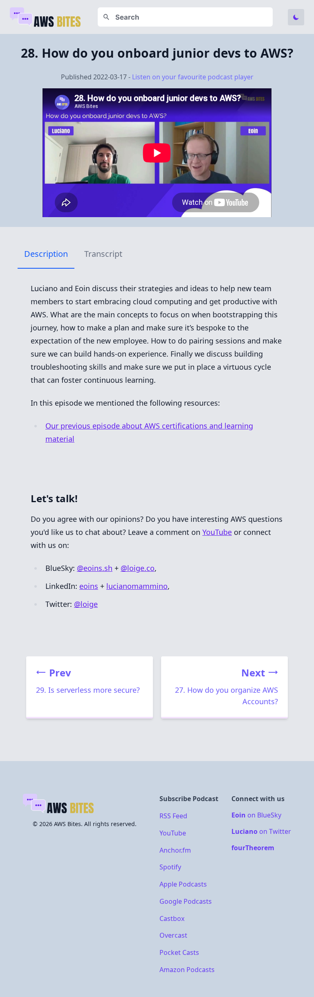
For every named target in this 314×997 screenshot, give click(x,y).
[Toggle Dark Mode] (296, 17)
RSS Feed (173, 815)
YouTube (217, 532)
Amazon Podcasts (187, 969)
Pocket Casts (179, 952)
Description (46, 253)
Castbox (171, 918)
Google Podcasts (185, 901)
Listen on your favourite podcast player (192, 76)
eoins (88, 586)
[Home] (46, 17)
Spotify (170, 866)
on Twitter (261, 831)
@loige (86, 604)
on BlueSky (256, 815)
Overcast (173, 935)
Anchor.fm (175, 849)
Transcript (103, 253)
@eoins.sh (94, 568)
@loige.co (138, 568)
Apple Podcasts (183, 884)
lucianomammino (137, 586)
